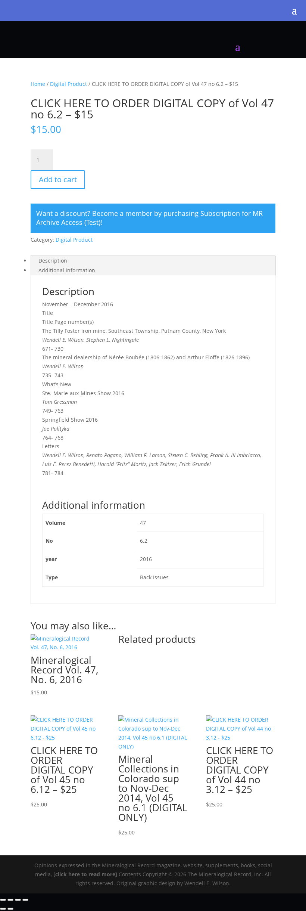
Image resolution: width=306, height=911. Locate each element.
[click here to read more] (86, 874)
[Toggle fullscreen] (10, 900)
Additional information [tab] (66, 270)
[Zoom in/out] (3, 900)
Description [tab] (52, 260)
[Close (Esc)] (25, 900)
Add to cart (58, 179)
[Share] (18, 900)
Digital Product (68, 83)
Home (38, 83)
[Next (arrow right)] (10, 909)
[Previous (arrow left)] (3, 909)
